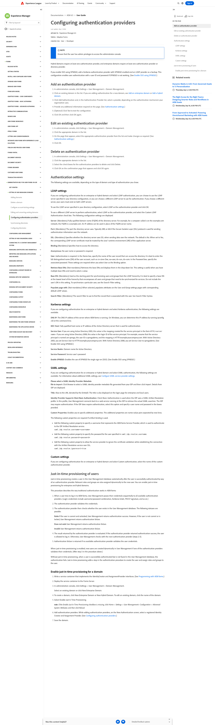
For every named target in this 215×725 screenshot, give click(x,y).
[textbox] (23, 22)
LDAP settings (180, 46)
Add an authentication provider (185, 26)
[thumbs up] (118, 722)
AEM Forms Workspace (15, 121)
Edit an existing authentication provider (187, 31)
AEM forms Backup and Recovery (20, 332)
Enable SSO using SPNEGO (145, 75)
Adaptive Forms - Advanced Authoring (21, 106)
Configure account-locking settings (22, 207)
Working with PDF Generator (19, 277)
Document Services (14, 157)
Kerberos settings (181, 51)
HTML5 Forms (12, 131)
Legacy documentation (16, 357)
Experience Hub (11, 46)
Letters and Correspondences (18, 136)
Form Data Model (14, 91)
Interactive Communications (18, 111)
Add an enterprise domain (139, 93)
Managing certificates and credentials (23, 250)
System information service (19, 337)
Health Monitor (14, 312)
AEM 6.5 (70, 15)
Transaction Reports (15, 177)
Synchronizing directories (19, 223)
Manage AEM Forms (14, 86)
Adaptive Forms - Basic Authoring (19, 101)
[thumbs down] (123, 722)
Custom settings (180, 61)
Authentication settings (114, 106)
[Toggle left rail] (41, 9)
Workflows (12, 116)
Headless (9, 373)
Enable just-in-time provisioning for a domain (190, 71)
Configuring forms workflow (20, 302)
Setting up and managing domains (21, 192)
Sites (8, 51)
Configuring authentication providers (101, 615)
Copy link (190, 16)
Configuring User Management (20, 233)
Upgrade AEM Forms (15, 81)
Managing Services (15, 261)
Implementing (11, 378)
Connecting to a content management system (23, 244)
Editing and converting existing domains (24, 212)
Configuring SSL (15, 282)
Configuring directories (18, 228)
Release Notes (11, 37)
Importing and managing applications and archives (22, 255)
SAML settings (180, 56)
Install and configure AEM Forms (19, 76)
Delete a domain (16, 202)
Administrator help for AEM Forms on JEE (22, 182)
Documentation (57, 15)
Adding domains (16, 197)
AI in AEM (9, 363)
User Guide (81, 15)
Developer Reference (15, 347)
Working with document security (21, 287)
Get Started (13, 187)
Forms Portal (12, 152)
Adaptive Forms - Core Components (20, 96)
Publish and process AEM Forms (19, 147)
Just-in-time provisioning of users (185, 66)
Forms (8, 61)
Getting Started (13, 71)
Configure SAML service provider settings (118, 376)
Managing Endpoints (16, 266)
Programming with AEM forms (151, 576)
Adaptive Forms (62, 37)
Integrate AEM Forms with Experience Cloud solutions (23, 142)
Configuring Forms (16, 292)
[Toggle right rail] (173, 9)
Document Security (14, 162)
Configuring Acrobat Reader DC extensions (20, 271)
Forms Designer (13, 167)
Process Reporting (14, 342)
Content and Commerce (14, 368)
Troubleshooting (14, 352)
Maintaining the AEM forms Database (22, 322)
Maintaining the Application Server (21, 327)
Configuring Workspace (17, 307)
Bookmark (180, 16)
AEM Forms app (13, 126)
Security (9, 41)
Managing (9, 383)
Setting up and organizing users (20, 238)
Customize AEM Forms (15, 172)
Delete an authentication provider (185, 36)
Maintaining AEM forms (17, 317)
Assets (8, 56)
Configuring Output (16, 297)
